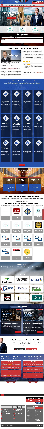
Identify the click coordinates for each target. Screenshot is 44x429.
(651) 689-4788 (20, 413)
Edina (11, 364)
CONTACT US (33, 5)
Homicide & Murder (29, 421)
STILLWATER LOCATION (19, 407)
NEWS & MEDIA (22, 264)
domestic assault (12, 68)
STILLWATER (33, 382)
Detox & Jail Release (29, 412)
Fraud (27, 420)
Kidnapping (36, 410)
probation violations (12, 69)
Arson (27, 409)
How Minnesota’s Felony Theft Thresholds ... (10, 323)
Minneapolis (7, 358)
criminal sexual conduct (3, 69)
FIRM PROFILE (5, 5)
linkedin (24, 1)
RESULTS (24, 5)
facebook (21, 1)
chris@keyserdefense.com (21, 349)
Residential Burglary (29, 411)
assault (9, 68)
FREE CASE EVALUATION (11, 20)
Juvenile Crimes (37, 409)
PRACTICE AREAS (35, 406)
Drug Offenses (28, 415)
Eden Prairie (9, 364)
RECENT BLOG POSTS (22, 307)
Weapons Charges (37, 419)
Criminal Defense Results (20, 171)
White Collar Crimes (37, 420)
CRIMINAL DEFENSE (16, 5)
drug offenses (15, 68)
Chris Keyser (5, 322)
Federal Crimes (28, 418)
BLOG (30, 5)
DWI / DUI (20, 5)
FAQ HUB (27, 5)
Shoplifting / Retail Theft (38, 416)
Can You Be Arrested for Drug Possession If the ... (32, 324)
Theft (36, 418)
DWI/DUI (7, 68)
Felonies (28, 419)
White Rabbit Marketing (40, 425)
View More (22, 165)
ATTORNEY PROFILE (10, 5)
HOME (1, 5)
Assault (28, 410)
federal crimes (7, 69)
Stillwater (11, 358)
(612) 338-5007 (38, 2)
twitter (22, 1)
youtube (25, 1)
